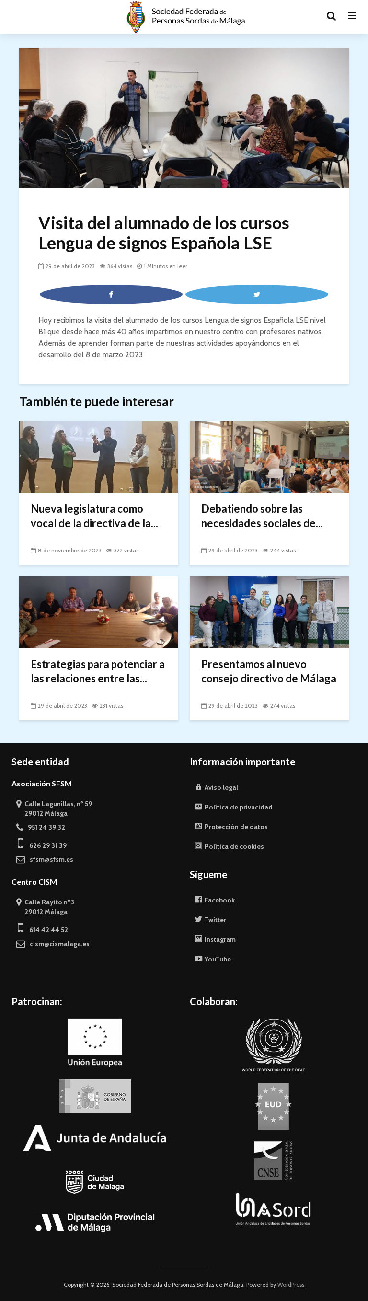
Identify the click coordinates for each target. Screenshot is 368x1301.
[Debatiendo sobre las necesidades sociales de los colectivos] (269, 456)
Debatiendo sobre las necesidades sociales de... (262, 515)
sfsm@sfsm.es (49, 859)
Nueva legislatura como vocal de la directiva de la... (94, 515)
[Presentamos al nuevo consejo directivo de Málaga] (269, 611)
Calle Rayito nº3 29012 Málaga (45, 907)
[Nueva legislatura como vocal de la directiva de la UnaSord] (98, 456)
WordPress (290, 1284)
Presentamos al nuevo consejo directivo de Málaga (268, 671)
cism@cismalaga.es (57, 943)
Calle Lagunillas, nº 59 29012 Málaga (54, 808)
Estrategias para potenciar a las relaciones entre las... (98, 671)
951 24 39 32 (44, 827)
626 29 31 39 (45, 845)
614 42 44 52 (45, 930)
